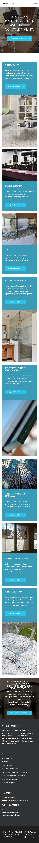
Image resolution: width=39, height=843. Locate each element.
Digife (34, 837)
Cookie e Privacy (19, 837)
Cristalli (5, 762)
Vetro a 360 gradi (8, 782)
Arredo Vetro (7, 758)
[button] (35, 3)
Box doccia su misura (10, 769)
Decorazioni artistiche (10, 779)
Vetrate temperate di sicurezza (13, 775)
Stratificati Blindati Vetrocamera (14, 772)
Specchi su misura (8, 765)
